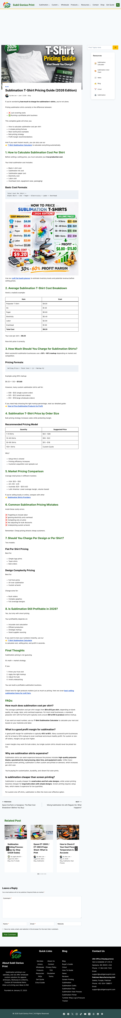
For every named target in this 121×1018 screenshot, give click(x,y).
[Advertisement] (60, 23)
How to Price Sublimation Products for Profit (25, 406)
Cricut (64, 967)
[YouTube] (85, 1014)
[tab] (38, 873)
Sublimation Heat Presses (72, 992)
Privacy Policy (51, 967)
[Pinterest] (68, 1014)
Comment (7, 898)
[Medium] (89, 1014)
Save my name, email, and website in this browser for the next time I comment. (31, 929)
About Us (51, 961)
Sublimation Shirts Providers (19, 497)
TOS (51, 970)
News (64, 973)
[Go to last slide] (7, 848)
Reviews (65, 976)
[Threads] (94, 1014)
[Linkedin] (98, 1014)
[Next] (76, 848)
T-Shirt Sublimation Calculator (20, 145)
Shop (102, 5)
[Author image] (7, 95)
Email (33, 924)
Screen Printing (68, 979)
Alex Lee (14, 95)
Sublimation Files (68, 989)
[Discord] (102, 1014)
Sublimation (40, 861)
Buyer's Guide (67, 964)
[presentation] (16, 832)
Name (6, 924)
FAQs (40, 976)
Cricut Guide (40, 983)
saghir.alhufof (17, 856)
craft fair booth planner (21, 278)
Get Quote (110, 5)
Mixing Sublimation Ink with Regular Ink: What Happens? (64, 805)
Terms (51, 976)
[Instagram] (77, 1014)
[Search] (115, 47)
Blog (7, 86)
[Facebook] (64, 1014)
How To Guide (15, 861)
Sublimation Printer (69, 995)
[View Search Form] (118, 5)
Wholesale (65, 5)
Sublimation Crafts (69, 986)
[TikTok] (81, 1014)
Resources (40, 973)
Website (60, 924)
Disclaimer (51, 973)
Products (40, 970)
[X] (72, 1014)
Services (40, 961)
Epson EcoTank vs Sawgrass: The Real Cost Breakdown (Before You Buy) (18, 805)
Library (40, 964)
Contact (96, 5)
